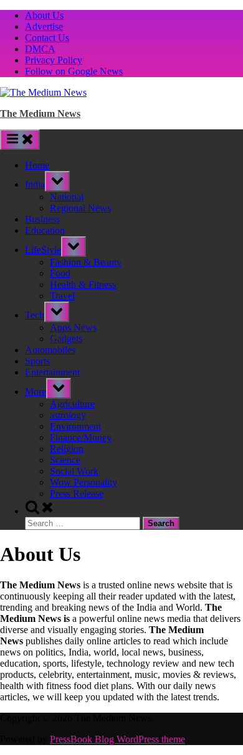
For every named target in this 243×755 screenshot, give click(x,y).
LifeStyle (43, 249)
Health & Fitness (83, 284)
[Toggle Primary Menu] (20, 139)
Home (37, 165)
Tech (34, 315)
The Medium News (40, 113)
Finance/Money (81, 437)
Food (60, 273)
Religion (66, 448)
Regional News (80, 208)
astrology (68, 415)
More (35, 391)
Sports (37, 361)
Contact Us (47, 37)
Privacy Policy (53, 60)
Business (42, 219)
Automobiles (50, 350)
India (35, 184)
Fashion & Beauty (86, 262)
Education (45, 230)
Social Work (74, 471)
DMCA (40, 49)
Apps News (73, 327)
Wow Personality (83, 482)
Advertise (44, 26)
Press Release (76, 493)
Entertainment (52, 372)
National (66, 197)
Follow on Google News (74, 71)
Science (65, 460)
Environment (75, 426)
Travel (62, 295)
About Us (44, 15)
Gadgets (66, 338)
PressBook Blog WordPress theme (117, 739)
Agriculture (72, 404)
